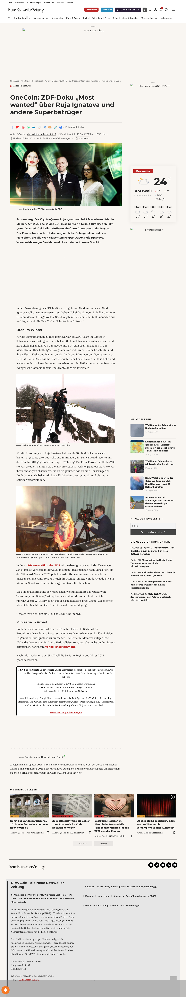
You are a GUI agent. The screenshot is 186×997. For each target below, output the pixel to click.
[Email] (50, 127)
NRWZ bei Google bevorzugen (66, 712)
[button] (155, 9)
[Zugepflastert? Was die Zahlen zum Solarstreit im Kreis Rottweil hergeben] (72, 805)
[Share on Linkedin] (34, 127)
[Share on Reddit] (39, 127)
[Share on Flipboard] (18, 127)
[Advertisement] (65, 280)
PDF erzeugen (62, 138)
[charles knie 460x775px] (153, 122)
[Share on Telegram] (44, 127)
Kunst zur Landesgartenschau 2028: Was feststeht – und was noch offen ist (29, 824)
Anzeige (99, 816)
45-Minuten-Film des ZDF (43, 565)
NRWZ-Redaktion (75, 833)
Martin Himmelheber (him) (41, 134)
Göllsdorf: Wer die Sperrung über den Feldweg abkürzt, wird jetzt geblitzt (150, 597)
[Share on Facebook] (12, 127)
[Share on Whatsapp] (28, 127)
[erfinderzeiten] (153, 272)
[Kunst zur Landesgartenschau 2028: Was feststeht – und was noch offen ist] (29, 805)
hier (79, 772)
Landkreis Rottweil (22, 86)
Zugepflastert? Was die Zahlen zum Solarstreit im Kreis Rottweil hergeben (152, 550)
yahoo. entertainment (60, 646)
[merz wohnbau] (93, 50)
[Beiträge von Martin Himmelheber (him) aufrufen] (13, 757)
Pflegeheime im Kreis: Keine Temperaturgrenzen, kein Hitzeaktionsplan (151, 563)
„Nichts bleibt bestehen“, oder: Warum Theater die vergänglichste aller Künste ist (156, 824)
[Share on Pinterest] (23, 127)
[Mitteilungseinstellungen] (5, 990)
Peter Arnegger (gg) (34, 833)
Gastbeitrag (157, 833)
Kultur (14, 816)
